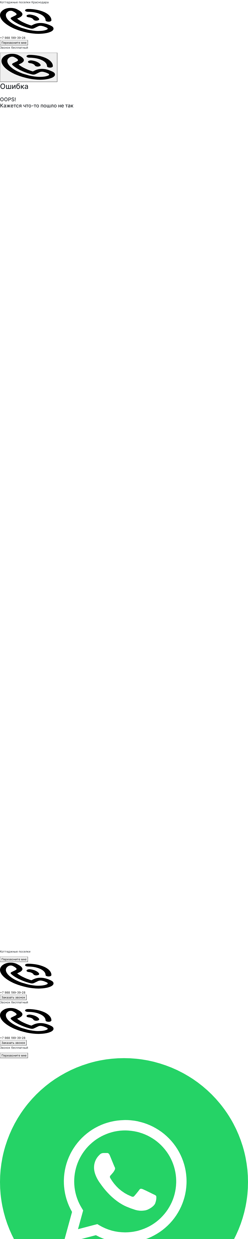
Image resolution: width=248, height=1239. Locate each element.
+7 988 (12, 992)
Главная (7, 126)
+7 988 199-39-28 (12, 38)
